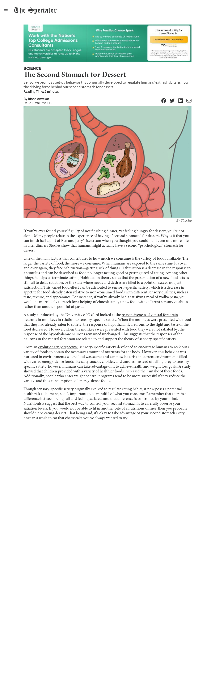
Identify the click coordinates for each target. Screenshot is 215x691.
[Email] (188, 101)
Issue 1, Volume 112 (38, 103)
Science (33, 68)
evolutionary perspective (58, 347)
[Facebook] (163, 101)
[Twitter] (172, 101)
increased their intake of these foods (153, 371)
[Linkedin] (180, 101)
